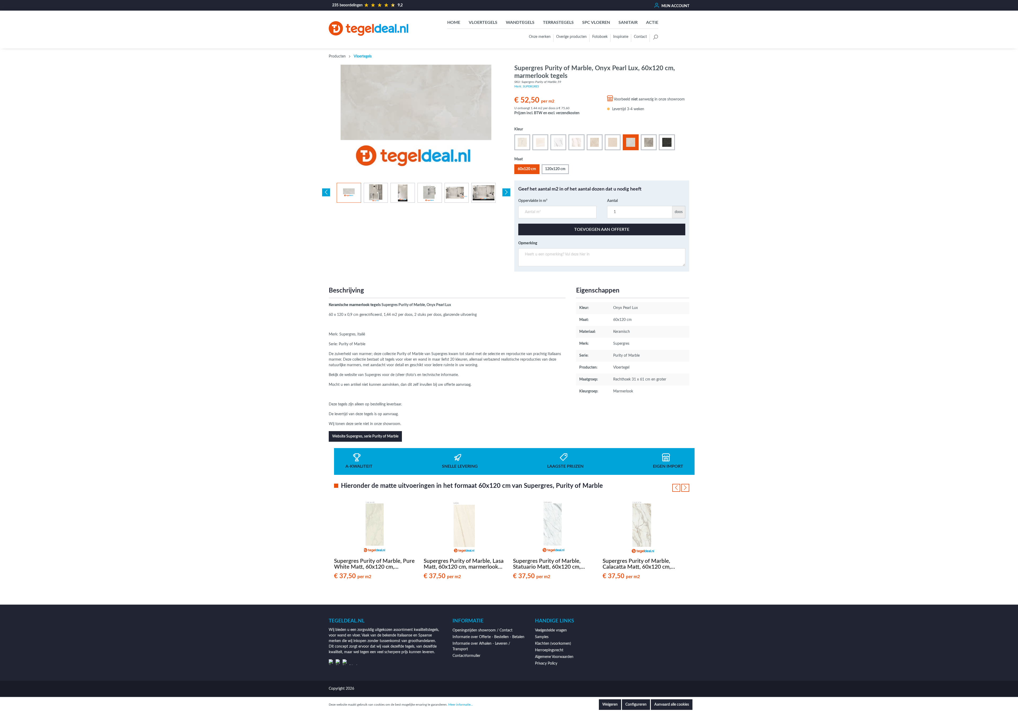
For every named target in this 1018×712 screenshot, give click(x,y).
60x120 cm (527, 169)
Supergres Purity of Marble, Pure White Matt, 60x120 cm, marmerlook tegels (374, 564)
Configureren (636, 704)
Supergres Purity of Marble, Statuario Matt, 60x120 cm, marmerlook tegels (547, 564)
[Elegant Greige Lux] (649, 142)
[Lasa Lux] (540, 142)
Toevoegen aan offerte (601, 229)
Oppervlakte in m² (532, 201)
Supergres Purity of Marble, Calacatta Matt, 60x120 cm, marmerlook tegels (637, 564)
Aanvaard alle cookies (671, 704)
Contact (640, 37)
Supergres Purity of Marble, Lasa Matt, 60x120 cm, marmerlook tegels (464, 564)
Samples (542, 637)
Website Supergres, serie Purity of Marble (365, 436)
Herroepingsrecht (549, 650)
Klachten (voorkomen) (553, 643)
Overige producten (571, 37)
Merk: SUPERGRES (526, 86)
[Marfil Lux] (613, 142)
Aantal (612, 201)
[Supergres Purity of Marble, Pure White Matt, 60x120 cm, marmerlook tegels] (375, 527)
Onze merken (540, 37)
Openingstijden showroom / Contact (482, 630)
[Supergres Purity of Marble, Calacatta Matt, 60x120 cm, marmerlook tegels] (643, 527)
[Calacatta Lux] (576, 142)
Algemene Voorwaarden (554, 657)
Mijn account (675, 6)
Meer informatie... (460, 704)
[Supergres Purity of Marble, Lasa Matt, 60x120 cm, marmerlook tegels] (464, 527)
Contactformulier (466, 656)
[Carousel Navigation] (680, 488)
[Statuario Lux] (558, 142)
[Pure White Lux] (522, 142)
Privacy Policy (546, 663)
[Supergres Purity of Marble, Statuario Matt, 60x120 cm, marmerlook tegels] (554, 527)
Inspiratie (620, 37)
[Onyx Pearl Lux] (631, 142)
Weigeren (610, 704)
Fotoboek (600, 37)
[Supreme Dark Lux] (667, 142)
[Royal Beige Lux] (595, 142)
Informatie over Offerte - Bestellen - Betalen (488, 637)
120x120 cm (555, 169)
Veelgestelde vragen (551, 630)
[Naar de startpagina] (368, 28)
